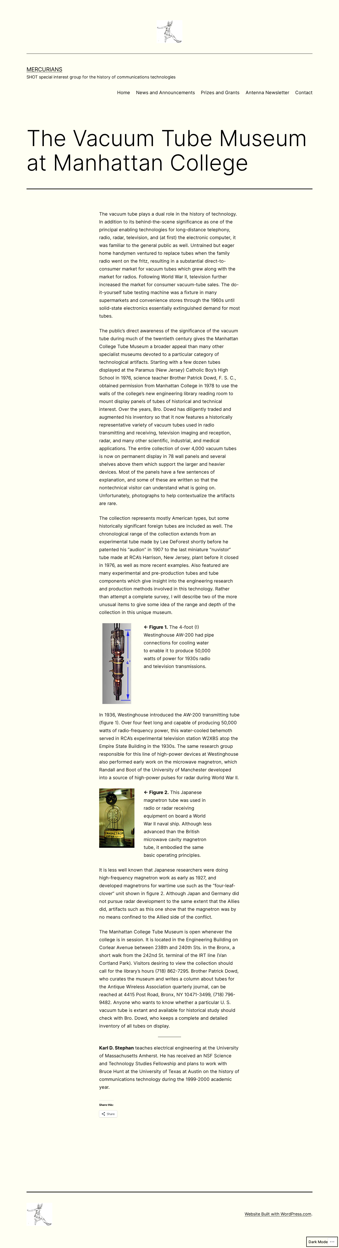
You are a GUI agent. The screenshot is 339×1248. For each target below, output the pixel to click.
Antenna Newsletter (267, 92)
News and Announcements (165, 92)
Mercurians (44, 69)
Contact (303, 92)
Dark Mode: (319, 1241)
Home (123, 92)
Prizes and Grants (220, 92)
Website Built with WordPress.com (278, 1214)
